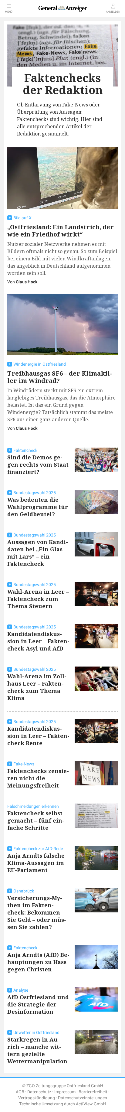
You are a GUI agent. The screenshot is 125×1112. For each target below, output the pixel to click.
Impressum (65, 1092)
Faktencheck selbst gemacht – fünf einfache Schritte (35, 820)
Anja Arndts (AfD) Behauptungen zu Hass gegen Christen (38, 962)
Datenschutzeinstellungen (82, 1098)
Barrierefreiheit (93, 1092)
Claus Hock (26, 282)
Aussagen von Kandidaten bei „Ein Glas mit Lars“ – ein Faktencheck (37, 552)
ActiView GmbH (91, 1104)
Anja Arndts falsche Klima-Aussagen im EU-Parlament (36, 863)
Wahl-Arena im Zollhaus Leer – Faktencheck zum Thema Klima (36, 687)
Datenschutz (39, 1092)
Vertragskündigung (36, 1098)
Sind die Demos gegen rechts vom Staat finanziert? (38, 464)
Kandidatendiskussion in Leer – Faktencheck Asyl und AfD (38, 641)
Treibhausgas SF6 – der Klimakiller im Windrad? (59, 377)
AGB (20, 1092)
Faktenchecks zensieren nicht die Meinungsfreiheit (38, 778)
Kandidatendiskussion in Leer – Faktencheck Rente (38, 736)
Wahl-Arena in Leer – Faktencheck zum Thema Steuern (38, 599)
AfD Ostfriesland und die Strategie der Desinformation (38, 1004)
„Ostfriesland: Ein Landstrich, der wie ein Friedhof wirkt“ (60, 230)
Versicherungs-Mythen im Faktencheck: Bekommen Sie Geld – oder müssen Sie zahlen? (36, 912)
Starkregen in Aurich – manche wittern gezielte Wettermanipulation (37, 1050)
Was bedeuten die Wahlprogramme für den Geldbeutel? (37, 507)
